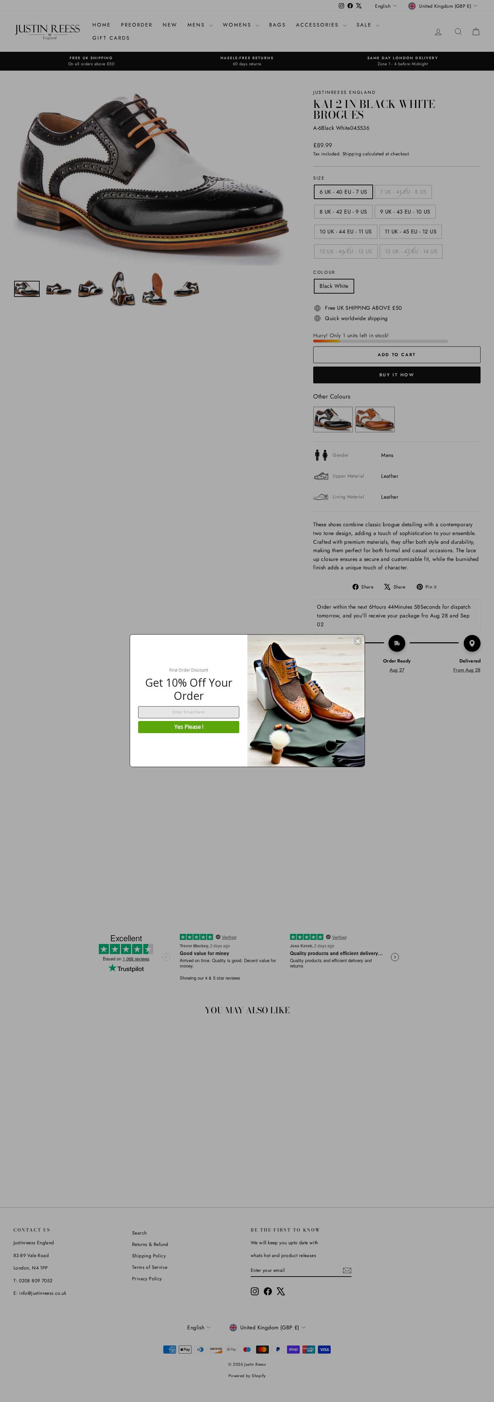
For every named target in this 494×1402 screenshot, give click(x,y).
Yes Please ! (188, 726)
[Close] (358, 641)
